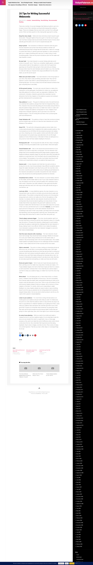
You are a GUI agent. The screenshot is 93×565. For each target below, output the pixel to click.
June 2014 (78, 320)
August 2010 (79, 427)
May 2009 (78, 453)
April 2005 (78, 539)
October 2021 (79, 159)
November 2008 (79, 468)
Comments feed (79, 559)
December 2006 (79, 496)
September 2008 (79, 472)
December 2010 (79, 418)
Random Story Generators (81, 124)
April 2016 (78, 277)
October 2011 (79, 394)
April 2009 (78, 456)
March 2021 (78, 173)
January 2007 (79, 494)
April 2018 (78, 223)
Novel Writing (44, 20)
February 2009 (79, 460)
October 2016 (79, 263)
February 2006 (79, 517)
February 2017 (79, 254)
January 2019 (79, 209)
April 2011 (78, 408)
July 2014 (78, 318)
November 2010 (79, 420)
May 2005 (78, 536)
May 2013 (78, 349)
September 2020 (79, 182)
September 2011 (79, 396)
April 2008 (78, 484)
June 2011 (78, 403)
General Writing (36, 20)
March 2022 (78, 152)
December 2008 (79, 465)
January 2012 (79, 387)
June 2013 (78, 346)
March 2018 (78, 225)
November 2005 (79, 525)
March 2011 (78, 411)
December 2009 (79, 446)
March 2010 (78, 439)
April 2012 (78, 380)
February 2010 (79, 441)
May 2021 (78, 168)
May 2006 (78, 510)
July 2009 (78, 451)
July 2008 (78, 477)
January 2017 (79, 256)
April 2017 (78, 249)
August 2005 (79, 529)
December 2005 (79, 522)
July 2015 (78, 296)
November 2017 (79, 235)
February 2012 (79, 384)
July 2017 (78, 242)
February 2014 (79, 327)
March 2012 (78, 382)
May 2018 (78, 220)
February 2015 (79, 304)
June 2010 (78, 432)
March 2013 (78, 354)
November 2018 (79, 211)
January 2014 (79, 330)
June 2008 (78, 479)
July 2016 (78, 270)
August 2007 (79, 487)
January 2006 (79, 520)
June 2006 (78, 508)
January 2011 (79, 415)
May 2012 (78, 377)
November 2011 (79, 392)
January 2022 (79, 154)
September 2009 (79, 449)
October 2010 (79, 422)
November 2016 (79, 261)
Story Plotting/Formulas (81, 112)
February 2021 (79, 175)
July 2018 (78, 218)
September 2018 (79, 216)
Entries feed (78, 557)
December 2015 (79, 287)
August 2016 (79, 268)
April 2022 (78, 149)
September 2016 (79, 266)
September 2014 (79, 313)
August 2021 (79, 163)
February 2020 (79, 192)
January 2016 (79, 285)
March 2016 (78, 280)
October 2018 (79, 213)
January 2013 (79, 358)
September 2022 (79, 144)
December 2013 (79, 332)
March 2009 (78, 458)
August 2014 (79, 315)
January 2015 (79, 306)
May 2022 (78, 147)
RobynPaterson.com (82, 2)
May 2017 (78, 247)
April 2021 (78, 171)
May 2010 (78, 434)
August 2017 (79, 239)
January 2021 (79, 178)
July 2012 (78, 373)
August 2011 (79, 399)
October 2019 (79, 194)
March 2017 (78, 251)
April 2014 (78, 325)
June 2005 (78, 534)
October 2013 (79, 337)
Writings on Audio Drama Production (81, 115)
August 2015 (79, 294)
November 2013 (79, 335)
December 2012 (79, 361)
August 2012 (79, 370)
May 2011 (78, 406)
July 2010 (78, 430)
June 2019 (78, 201)
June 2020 (78, 185)
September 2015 (79, 292)
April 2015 (78, 299)
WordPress (38, 393)
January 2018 (79, 230)
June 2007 (78, 489)
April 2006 (78, 513)
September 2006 (79, 503)
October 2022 (79, 142)
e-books (29, 20)
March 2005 (78, 541)
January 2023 (79, 137)
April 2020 (78, 190)
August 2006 (79, 506)
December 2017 (79, 232)
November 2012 (79, 363)
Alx (46, 393)
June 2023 (78, 133)
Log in (77, 554)
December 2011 (79, 389)
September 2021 (79, 161)
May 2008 (78, 482)
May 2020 (78, 187)
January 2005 (79, 546)
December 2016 (79, 258)
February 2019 (79, 206)
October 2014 (79, 311)
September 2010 (79, 425)
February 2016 (79, 282)
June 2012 (78, 375)
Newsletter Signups (80, 122)
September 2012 (79, 368)
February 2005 (79, 544)
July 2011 (78, 401)
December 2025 (79, 130)
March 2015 (78, 301)
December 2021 (79, 156)
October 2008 (79, 470)
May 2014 (78, 323)
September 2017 (79, 237)
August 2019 (79, 197)
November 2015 (79, 289)
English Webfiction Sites (81, 109)
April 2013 (78, 351)
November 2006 (79, 498)
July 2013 (78, 344)
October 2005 (79, 527)
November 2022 (79, 140)
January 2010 (79, 444)
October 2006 (79, 501)
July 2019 (78, 199)
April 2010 (78, 437)
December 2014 (79, 308)
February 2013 (79, 356)
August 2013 (79, 342)
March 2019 (78, 204)
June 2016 (78, 273)
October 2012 (79, 365)
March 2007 (78, 491)
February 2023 (79, 135)
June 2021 (78, 166)
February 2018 (79, 228)
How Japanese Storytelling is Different (82, 119)
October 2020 (79, 180)
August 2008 (79, 475)
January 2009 (79, 463)
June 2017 (78, 244)
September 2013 (79, 339)
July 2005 (78, 532)
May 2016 (78, 275)
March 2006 (78, 515)
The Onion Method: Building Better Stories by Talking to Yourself (25, 375)
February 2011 (79, 413)
